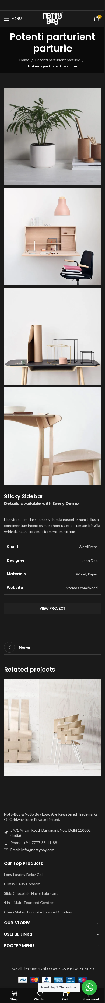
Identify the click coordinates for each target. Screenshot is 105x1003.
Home (24, 59)
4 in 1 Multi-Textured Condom (29, 902)
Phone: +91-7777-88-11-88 (33, 842)
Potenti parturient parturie (57, 59)
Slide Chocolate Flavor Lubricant (31, 893)
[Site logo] (53, 18)
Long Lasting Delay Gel (23, 874)
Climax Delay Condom (22, 884)
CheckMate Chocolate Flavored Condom (38, 912)
